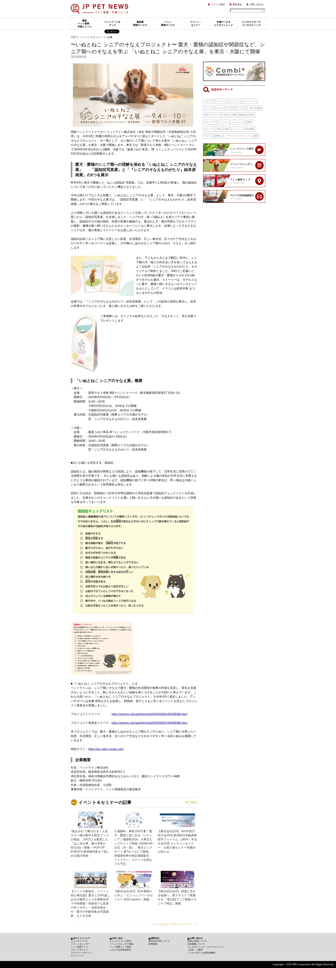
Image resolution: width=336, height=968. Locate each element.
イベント (223, 122)
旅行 (206, 115)
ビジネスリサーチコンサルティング (251, 23)
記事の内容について (197, 941)
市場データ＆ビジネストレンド (223, 23)
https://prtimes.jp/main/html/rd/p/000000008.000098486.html (149, 714)
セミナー (234, 101)
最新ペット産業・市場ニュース (85, 23)
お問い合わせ (256, 4)
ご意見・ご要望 (194, 950)
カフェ (207, 135)
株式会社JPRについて (159, 941)
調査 (256, 135)
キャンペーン (249, 101)
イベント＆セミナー (91, 37)
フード (207, 108)
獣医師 (242, 115)
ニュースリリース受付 (120, 941)
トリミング (237, 122)
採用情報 (153, 944)
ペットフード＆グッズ (112, 23)
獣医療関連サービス (140, 23)
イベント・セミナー (196, 23)
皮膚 (233, 115)
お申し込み (117, 938)
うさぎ (241, 108)
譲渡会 (217, 135)
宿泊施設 (250, 129)
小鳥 (251, 108)
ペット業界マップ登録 (120, 947)
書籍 (259, 108)
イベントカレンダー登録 (121, 944)
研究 (227, 129)
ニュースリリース (79, 941)
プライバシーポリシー (81, 952)
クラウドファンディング (237, 135)
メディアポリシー (79, 950)
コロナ (207, 101)
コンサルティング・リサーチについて (205, 947)
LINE (225, 115)
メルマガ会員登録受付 (120, 950)
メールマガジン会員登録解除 (201, 952)
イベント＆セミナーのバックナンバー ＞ (175, 924)
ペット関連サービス (168, 23)
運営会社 (237, 4)
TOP (73, 37)
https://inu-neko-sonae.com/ (106, 749)
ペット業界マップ (79, 947)
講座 (249, 122)
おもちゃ (219, 108)
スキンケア (210, 122)
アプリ (215, 115)
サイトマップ (77, 955)
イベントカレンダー (80, 944)
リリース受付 (218, 4)
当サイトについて (81, 938)
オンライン (220, 101)
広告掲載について (196, 944)
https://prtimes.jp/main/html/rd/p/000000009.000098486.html (149, 722)
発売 (251, 115)
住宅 (219, 129)
